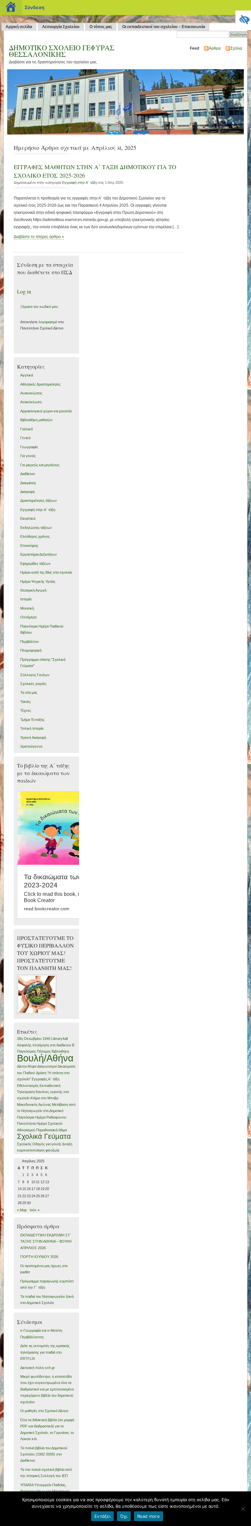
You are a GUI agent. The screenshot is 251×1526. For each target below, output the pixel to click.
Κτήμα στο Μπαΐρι (44, 1098)
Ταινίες (25, 702)
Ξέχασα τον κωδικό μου (39, 307)
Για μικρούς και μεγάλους (39, 465)
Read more (148, 1516)
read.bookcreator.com (46, 908)
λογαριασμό (48, 322)
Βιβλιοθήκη (60, 1051)
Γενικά (25, 438)
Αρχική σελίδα (19, 26)
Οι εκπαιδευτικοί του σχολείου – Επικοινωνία (163, 26)
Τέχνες (25, 710)
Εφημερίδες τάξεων (35, 563)
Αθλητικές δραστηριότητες (40, 384)
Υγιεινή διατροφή (33, 737)
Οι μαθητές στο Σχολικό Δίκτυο (44, 1411)
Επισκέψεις (29, 546)
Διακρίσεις (28, 483)
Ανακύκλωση (31, 402)
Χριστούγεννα (31, 746)
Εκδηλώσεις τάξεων (36, 528)
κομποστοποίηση (30, 1150)
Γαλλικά (26, 429)
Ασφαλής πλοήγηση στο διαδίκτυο (44, 1045)
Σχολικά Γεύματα (44, 1136)
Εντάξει (102, 1516)
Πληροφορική (31, 650)
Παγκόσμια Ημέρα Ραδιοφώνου (41, 1117)
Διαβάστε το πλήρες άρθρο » (39, 236)
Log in (24, 291)
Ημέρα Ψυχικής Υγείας (37, 581)
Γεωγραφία (29, 447)
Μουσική (27, 608)
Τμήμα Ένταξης (32, 720)
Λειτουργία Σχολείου (60, 26)
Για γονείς (28, 456)
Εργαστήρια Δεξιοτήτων (38, 554)
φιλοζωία (52, 1150)
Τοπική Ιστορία (31, 728)
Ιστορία (25, 599)
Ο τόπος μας (101, 26)
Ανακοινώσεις (31, 393)
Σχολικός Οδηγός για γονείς (39, 1144)
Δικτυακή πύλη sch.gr (37, 1368)
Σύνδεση (34, 7)
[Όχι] (243, 1508)
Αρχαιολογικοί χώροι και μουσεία (46, 411)
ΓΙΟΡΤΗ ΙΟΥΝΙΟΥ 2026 (39, 1257)
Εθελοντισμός (28, 1086)
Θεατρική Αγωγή (33, 590)
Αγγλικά (26, 375)
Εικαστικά (27, 518)
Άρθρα (215, 48)
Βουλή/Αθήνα (45, 1058)
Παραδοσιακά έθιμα (51, 1130)
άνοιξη (67, 1144)
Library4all (59, 1039)
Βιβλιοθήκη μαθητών (36, 420)
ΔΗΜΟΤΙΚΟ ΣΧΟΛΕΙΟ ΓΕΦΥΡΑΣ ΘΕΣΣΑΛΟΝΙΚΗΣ (61, 50)
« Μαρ (22, 1210)
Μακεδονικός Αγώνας (34, 1104)
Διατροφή (27, 492)
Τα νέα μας (28, 692)
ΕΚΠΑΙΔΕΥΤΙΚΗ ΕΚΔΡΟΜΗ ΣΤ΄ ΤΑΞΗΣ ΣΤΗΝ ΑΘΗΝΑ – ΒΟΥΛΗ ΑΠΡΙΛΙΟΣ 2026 (46, 1241)
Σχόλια (236, 48)
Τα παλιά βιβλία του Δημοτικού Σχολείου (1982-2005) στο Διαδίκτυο (43, 1454)
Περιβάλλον (29, 642)
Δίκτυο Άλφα (26, 1066)
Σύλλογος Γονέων (34, 675)
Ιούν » (35, 1210)
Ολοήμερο (28, 617)
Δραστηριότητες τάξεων (38, 500)
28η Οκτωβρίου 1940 (33, 1039)
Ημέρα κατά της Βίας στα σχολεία (46, 572)
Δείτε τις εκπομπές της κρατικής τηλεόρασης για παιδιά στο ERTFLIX (45, 1352)
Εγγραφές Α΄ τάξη (45, 1079)
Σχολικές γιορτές (33, 684)
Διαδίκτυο (27, 474)
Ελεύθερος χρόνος (35, 536)
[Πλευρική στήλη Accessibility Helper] (243, 18)
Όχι (123, 1516)
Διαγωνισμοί (47, 1066)
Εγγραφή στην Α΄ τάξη (79, 182)
